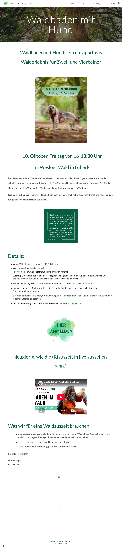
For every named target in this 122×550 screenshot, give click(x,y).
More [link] (110, 3)
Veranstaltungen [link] (95, 3)
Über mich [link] (82, 3)
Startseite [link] (70, 3)
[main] (61, 24)
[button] (119, 3)
